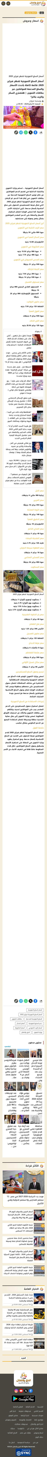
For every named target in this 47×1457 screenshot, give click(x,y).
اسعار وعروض (31, 13)
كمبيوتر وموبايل (10, 1419)
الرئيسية (40, 1406)
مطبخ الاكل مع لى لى (35, 1428)
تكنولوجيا (21, 1428)
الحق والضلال (25, 1032)
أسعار (41, 732)
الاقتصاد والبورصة (25, 1419)
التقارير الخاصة (18, 1406)
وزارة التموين (38, 742)
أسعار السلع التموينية (35, 1010)
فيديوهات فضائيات (21, 1424)
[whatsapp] (16, 132)
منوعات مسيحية (37, 1415)
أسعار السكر (21, 1023)
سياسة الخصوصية (23, 1442)
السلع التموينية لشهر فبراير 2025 (24, 732)
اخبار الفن (13, 1411)
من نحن (35, 1442)
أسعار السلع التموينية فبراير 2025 (31, 1014)
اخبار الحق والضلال (36, 1424)
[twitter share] (31, 132)
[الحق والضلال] (42, 13)
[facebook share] (35, 132)
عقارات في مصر (25, 1432)
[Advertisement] (23, 49)
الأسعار (8, 742)
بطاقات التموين (17, 1019)
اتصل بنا (12, 1442)
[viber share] (21, 132)
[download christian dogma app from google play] (23, 1398)
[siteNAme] (38, 3)
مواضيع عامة (38, 1419)
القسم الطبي (38, 1411)
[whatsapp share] (26, 132)
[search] (3, 3)
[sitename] (23, 1378)
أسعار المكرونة (20, 1028)
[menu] (8, 3)
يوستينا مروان (35, 101)
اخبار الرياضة (25, 1415)
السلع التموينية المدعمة (34, 1019)
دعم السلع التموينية (35, 1023)
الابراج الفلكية (12, 1432)
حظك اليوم (39, 1437)
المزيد (23, 1358)
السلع (27, 746)
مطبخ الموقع (13, 1415)
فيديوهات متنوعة (25, 1411)
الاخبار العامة (30, 1406)
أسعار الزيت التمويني (35, 1028)
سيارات (12, 1428)
